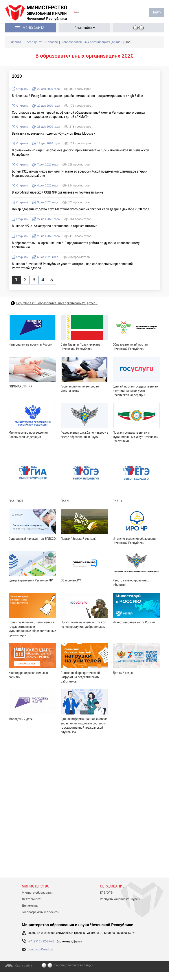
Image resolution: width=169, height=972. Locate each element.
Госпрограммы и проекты (40, 912)
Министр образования (38, 893)
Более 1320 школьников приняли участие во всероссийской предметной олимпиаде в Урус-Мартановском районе (79, 173)
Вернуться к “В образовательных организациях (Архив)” (56, 303)
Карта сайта (23, 965)
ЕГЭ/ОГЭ (106, 893)
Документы (30, 906)
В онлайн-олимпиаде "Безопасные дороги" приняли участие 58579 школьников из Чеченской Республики (80, 152)
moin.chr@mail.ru (40, 949)
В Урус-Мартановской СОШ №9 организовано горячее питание (57, 192)
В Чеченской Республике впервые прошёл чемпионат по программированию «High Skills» (77, 96)
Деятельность (32, 899)
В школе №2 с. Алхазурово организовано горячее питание (54, 226)
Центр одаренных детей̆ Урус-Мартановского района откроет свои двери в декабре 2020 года (80, 209)
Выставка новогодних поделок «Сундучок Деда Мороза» (53, 133)
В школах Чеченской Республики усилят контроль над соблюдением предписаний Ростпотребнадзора (72, 266)
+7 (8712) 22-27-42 (41, 941)
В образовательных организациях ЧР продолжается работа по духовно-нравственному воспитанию (76, 245)
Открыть (22, 89)
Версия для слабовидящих (73, 965)
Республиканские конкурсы (120, 899)
